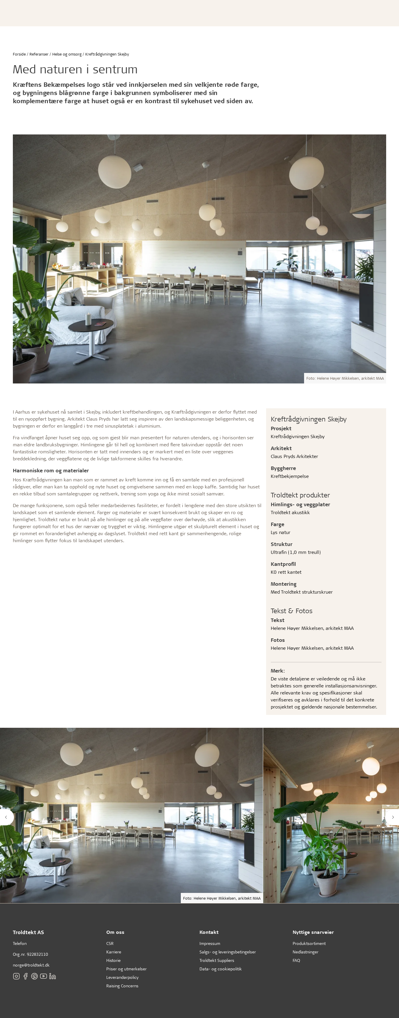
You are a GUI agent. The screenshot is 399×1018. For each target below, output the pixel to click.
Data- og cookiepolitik (221, 969)
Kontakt (209, 932)
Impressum (210, 943)
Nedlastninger (305, 952)
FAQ (296, 960)
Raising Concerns (122, 985)
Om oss (115, 932)
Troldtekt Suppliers (217, 960)
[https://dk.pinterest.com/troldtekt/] (34, 976)
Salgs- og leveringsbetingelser (228, 952)
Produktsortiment (309, 943)
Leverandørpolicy (122, 977)
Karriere (113, 952)
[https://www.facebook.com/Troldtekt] (25, 976)
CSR (110, 943)
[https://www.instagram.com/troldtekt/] (16, 976)
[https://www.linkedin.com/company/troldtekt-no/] (52, 976)
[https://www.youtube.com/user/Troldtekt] (43, 976)
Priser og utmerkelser (126, 969)
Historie (113, 960)
